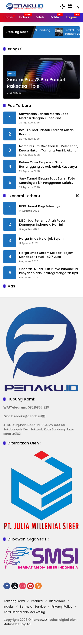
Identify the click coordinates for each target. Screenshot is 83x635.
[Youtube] (30, 586)
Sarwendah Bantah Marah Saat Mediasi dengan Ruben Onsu (43, 116)
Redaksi (37, 601)
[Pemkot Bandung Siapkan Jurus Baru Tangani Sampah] (53, 32)
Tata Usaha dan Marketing (24, 612)
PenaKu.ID (39, 620)
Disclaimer (57, 601)
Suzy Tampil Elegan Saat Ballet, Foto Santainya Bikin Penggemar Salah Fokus (47, 181)
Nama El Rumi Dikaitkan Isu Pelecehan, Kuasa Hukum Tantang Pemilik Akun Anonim (48, 148)
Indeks (8, 606)
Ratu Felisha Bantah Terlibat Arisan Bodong (46, 132)
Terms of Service (33, 606)
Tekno (11, 73)
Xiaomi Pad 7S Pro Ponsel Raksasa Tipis (36, 82)
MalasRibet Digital (17, 624)
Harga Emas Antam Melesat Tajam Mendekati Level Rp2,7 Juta (46, 255)
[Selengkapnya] (78, 195)
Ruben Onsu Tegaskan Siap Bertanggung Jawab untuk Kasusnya (48, 164)
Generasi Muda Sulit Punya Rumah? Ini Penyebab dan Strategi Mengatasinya (48, 271)
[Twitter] (14, 586)
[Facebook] (6, 586)
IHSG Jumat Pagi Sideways (39, 206)
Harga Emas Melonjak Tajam (41, 239)
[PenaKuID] (24, 6)
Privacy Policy (62, 606)
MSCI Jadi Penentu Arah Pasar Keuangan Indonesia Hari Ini (42, 223)
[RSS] (38, 586)
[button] (62, 6)
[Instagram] (22, 586)
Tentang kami (14, 601)
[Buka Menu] (69, 6)
